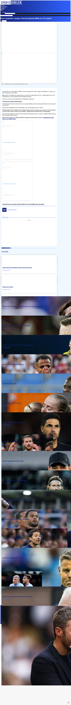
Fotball (1, 4)
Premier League (3, 6)
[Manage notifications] (68, 702)
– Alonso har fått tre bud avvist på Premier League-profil (17, 499)
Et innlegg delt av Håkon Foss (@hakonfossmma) (12, 159)
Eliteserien (2, 5)
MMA (1, 10)
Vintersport (2, 7)
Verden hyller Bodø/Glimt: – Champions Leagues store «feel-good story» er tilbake (24, 306)
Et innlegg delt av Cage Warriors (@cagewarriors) (12, 200)
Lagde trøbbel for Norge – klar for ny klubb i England (16, 325)
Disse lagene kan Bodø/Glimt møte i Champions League (17, 267)
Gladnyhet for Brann (7, 287)
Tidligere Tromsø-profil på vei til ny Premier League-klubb (17, 345)
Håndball (2, 8)
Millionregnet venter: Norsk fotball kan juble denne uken (17, 596)
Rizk (3, 95)
